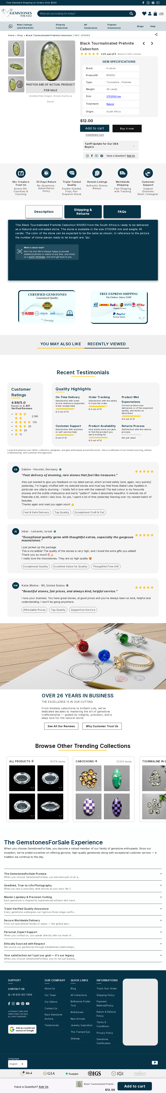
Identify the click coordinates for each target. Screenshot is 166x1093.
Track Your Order (107, 988)
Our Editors (51, 1001)
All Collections (79, 995)
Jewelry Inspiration (82, 1025)
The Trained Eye (80, 1031)
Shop (20, 35)
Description (44, 212)
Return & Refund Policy (106, 1013)
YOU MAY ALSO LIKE (60, 344)
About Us (50, 988)
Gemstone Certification (104, 1041)
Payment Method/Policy (105, 1003)
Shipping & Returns (83, 212)
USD (161, 13)
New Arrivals (78, 1018)
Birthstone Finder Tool (80, 1003)
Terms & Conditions (103, 1024)
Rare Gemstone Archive (53, 1016)
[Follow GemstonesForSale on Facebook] (9, 1004)
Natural (110, 104)
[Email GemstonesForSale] (17, 1004)
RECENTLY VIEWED (107, 344)
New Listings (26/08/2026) (25, 26)
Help (152, 26)
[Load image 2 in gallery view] (16, 66)
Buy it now (127, 128)
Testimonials (52, 1025)
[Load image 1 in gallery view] (16, 48)
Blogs (140, 26)
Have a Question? (121, 155)
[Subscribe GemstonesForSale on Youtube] (28, 1004)
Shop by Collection (62, 26)
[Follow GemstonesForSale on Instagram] (13, 1004)
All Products (20, 761)
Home (11, 35)
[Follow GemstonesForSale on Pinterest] (22, 1004)
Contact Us (51, 1008)
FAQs (122, 212)
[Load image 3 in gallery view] (16, 84)
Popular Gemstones (114, 26)
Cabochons (85, 761)
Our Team (50, 995)
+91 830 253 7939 (21, 994)
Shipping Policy (106, 995)
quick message (37, 257)
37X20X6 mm (114, 96)
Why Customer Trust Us (102, 726)
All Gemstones (90, 26)
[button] (155, 13)
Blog (73, 988)
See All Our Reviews (61, 726)
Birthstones (77, 1012)
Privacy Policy (105, 1032)
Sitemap (75, 1038)
